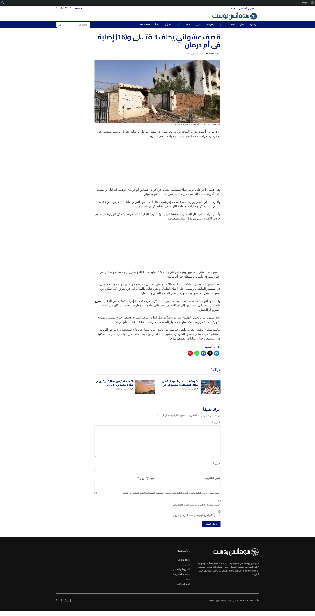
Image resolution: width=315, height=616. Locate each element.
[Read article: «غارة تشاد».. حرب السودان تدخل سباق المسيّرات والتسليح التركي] (210, 387)
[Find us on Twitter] (66, 8)
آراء (178, 24)
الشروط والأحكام (181, 569)
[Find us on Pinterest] (62, 8)
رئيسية (253, 24)
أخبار (242, 24)
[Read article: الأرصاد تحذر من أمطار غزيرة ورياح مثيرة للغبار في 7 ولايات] (145, 387)
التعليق (216, 422)
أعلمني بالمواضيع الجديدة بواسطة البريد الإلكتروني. (196, 515)
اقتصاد (232, 24)
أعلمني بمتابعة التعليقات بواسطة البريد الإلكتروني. (196, 504)
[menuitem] (312, 2)
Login (78, 8)
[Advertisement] (157, 164)
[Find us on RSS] (57, 8)
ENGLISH (145, 24)
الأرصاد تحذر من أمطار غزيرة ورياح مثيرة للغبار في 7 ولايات (114, 383)
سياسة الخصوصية (181, 574)
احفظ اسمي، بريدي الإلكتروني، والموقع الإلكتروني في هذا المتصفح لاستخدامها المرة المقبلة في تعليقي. (170, 492)
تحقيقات (210, 24)
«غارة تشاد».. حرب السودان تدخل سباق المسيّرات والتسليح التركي (180, 383)
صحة (188, 24)
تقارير (198, 24)
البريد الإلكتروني (146, 478)
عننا (156, 24)
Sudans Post (213, 53)
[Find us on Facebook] (70, 8)
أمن (221, 24)
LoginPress (184, 559)
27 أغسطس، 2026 (189, 389)
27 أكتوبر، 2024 (192, 53)
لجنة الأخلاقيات (183, 583)
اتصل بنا (167, 24)
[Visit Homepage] (235, 16)
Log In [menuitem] (305, 2)
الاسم (216, 463)
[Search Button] (59, 25)
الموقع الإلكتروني (212, 478)
